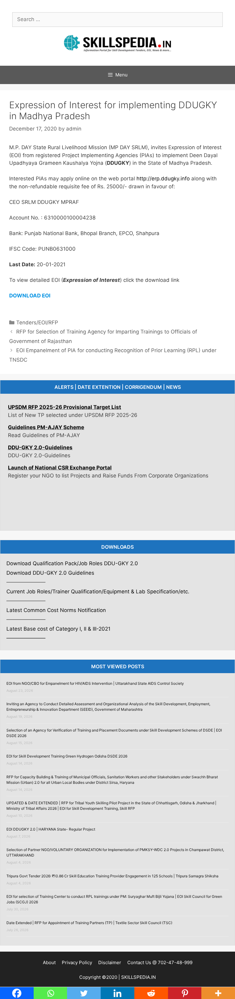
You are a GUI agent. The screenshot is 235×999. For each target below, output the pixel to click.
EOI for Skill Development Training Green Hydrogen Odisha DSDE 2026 (66, 756)
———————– (26, 638)
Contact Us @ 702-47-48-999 (159, 962)
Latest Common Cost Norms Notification (56, 610)
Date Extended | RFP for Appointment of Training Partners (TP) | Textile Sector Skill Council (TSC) (89, 922)
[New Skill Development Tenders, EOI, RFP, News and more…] (117, 43)
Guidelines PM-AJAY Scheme (46, 419)
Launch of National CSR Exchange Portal (60, 459)
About (49, 962)
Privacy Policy (77, 962)
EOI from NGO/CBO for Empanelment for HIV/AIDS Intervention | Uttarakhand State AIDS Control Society (95, 683)
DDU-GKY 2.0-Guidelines (40, 439)
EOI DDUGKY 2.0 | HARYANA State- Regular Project (50, 829)
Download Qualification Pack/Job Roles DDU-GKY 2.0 (72, 563)
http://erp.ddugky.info (163, 178)
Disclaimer (109, 962)
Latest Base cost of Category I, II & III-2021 (58, 629)
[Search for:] (117, 19)
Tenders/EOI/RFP (37, 322)
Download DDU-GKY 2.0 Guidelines (50, 573)
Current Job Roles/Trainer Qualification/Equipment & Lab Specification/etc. (97, 591)
